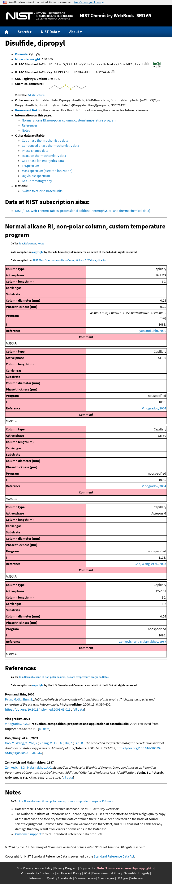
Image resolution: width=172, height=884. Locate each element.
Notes (26, 130)
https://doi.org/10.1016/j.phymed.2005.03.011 (37, 709)
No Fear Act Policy (68, 873)
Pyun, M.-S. (13, 699)
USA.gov (122, 878)
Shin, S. (27, 699)
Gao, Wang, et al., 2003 (150, 564)
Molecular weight (27, 59)
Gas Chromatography (37, 181)
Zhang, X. (46, 743)
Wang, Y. (22, 743)
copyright (38, 252)
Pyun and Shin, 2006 (152, 331)
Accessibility (43, 868)
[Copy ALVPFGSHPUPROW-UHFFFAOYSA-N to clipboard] (113, 73)
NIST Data (49, 31)
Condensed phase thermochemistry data (50, 145)
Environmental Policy (107, 873)
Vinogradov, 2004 (154, 408)
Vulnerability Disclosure (37, 873)
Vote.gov (136, 878)
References (30, 125)
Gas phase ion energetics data (43, 160)
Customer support (28, 834)
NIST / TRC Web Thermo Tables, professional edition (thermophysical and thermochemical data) (82, 210)
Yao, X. (33, 743)
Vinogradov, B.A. (16, 724)
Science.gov (106, 878)
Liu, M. (58, 743)
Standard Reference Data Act (114, 856)
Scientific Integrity (137, 873)
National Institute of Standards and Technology (39, 15)
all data (79, 709)
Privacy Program (65, 868)
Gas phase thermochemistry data (45, 140)
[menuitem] (6, 31)
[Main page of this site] (6, 31)
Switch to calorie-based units (42, 191)
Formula (21, 54)
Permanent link (26, 110)
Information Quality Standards (50, 878)
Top (21, 243)
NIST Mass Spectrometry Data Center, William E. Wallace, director (70, 260)
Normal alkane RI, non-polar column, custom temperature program (69, 120)
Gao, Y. (9, 743)
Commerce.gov (85, 878)
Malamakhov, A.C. (39, 767)
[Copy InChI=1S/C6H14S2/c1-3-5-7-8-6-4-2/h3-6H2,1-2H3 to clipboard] (147, 65)
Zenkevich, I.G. (15, 767)
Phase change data (35, 150)
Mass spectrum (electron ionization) (47, 171)
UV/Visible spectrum (36, 176)
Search (23, 31)
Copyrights (87, 868)
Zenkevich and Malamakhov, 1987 (142, 641)
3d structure (36, 95)
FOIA (86, 873)
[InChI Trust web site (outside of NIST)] (157, 67)
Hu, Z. (69, 743)
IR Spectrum (30, 166)
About (74, 31)
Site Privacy (25, 868)
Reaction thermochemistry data (44, 155)
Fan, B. (79, 743)
